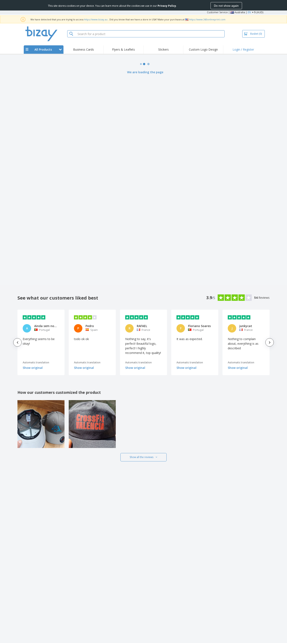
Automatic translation (36, 362)
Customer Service (217, 12)
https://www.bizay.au (96, 19)
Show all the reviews (141, 457)
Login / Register (243, 49)
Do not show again (226, 5)
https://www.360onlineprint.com (207, 19)
